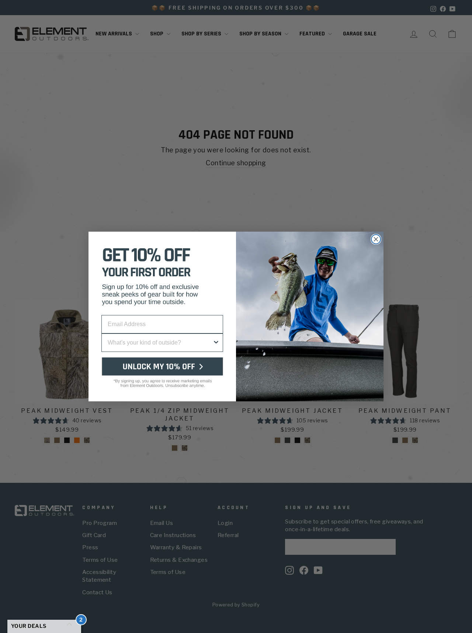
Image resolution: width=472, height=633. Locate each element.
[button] (162, 378)
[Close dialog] (376, 239)
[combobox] (160, 343)
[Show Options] (216, 343)
